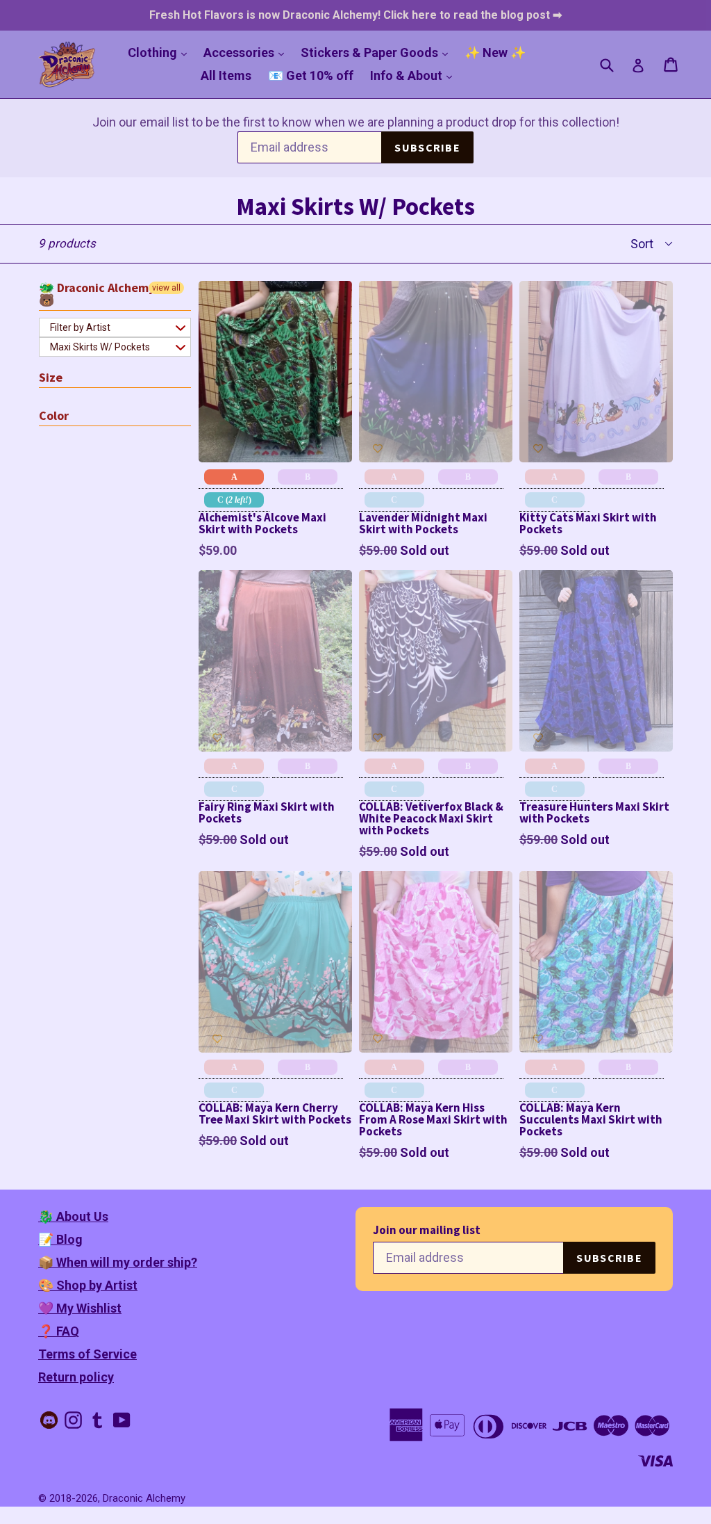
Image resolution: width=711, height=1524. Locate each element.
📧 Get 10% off (310, 75)
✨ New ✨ (495, 52)
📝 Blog (60, 1239)
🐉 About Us (73, 1216)
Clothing (161, 52)
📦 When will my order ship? (117, 1262)
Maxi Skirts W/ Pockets (100, 346)
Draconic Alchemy (144, 1498)
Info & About (414, 75)
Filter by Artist (80, 327)
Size (50, 377)
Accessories (247, 52)
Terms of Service (87, 1354)
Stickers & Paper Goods (378, 52)
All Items (226, 75)
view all (166, 288)
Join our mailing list (426, 1230)
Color (54, 415)
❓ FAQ (58, 1331)
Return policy (76, 1377)
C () (234, 500)
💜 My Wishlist (80, 1308)
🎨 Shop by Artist (87, 1285)
